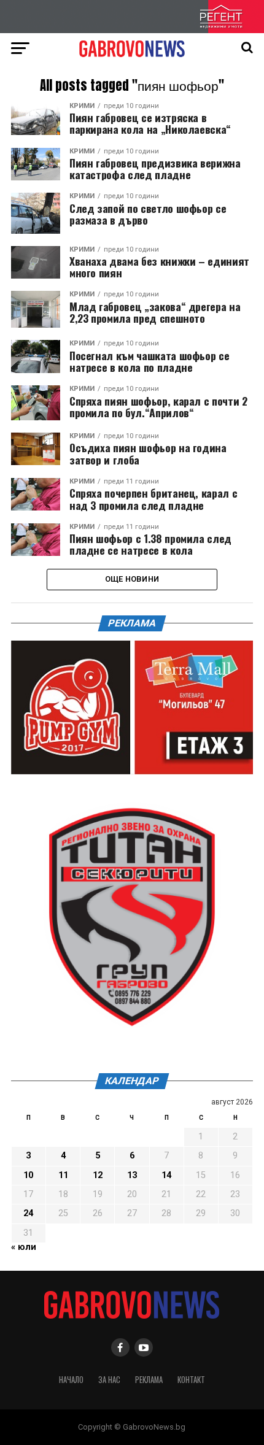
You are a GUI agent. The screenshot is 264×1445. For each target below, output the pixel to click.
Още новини (132, 579)
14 (166, 1175)
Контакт (191, 1379)
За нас (109, 1379)
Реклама (149, 1379)
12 (98, 1175)
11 (63, 1175)
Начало (71, 1379)
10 (28, 1175)
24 (28, 1213)
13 (132, 1175)
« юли (23, 1247)
